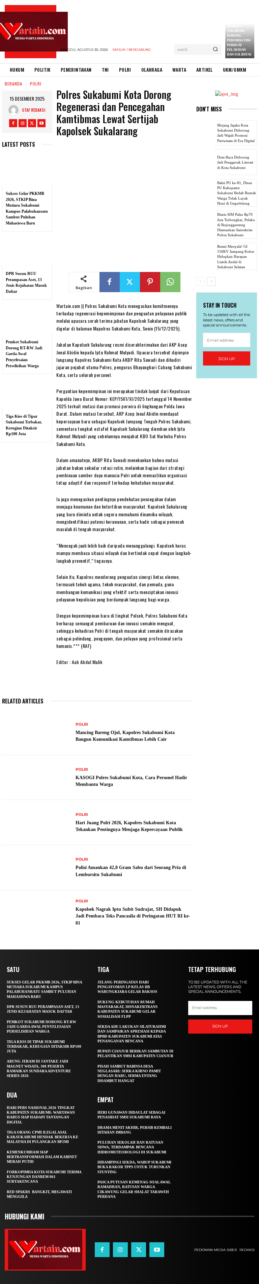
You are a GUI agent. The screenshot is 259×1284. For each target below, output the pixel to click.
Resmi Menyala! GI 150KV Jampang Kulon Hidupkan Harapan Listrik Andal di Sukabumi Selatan (235, 256)
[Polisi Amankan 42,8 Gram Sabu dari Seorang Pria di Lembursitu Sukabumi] (36, 867)
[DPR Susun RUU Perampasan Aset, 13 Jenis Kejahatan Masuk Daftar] (27, 251)
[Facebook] (13, 123)
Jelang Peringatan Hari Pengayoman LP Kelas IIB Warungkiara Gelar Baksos (127, 987)
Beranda (13, 83)
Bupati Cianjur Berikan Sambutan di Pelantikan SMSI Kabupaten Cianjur (135, 1053)
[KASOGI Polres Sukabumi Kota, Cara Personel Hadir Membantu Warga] (36, 777)
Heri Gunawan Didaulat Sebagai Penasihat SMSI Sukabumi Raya (131, 1114)
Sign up (226, 358)
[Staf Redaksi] (15, 110)
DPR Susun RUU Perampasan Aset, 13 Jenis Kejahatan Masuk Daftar (43, 1009)
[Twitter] (32, 123)
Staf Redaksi (33, 110)
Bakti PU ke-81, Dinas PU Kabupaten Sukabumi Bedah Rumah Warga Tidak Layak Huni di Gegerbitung (236, 193)
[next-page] (211, 281)
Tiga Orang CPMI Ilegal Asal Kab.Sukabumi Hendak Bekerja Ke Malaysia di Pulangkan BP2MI (42, 1137)
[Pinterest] (150, 282)
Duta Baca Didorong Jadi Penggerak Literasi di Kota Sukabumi (235, 162)
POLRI (35, 83)
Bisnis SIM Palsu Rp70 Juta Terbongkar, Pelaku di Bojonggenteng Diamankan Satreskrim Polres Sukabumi (236, 224)
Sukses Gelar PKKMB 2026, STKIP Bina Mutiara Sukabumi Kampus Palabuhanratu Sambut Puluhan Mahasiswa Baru (44, 989)
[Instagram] (23, 123)
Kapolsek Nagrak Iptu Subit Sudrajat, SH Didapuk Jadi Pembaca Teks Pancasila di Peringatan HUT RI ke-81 (133, 916)
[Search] (215, 49)
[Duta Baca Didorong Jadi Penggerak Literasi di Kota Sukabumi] (205, 162)
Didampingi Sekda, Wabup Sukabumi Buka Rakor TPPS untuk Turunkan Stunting (134, 1167)
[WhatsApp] (170, 282)
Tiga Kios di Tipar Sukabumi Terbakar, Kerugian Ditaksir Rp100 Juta (44, 1046)
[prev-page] (200, 281)
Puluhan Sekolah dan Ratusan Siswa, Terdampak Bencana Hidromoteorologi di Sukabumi (131, 1147)
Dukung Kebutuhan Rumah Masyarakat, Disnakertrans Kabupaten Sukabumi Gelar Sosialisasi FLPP (127, 1009)
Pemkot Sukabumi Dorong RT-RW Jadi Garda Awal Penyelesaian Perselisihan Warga (24, 354)
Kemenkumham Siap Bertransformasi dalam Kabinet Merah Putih (42, 1157)
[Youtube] (41, 123)
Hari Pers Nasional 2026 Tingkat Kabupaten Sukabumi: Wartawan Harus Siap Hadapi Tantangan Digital (41, 1115)
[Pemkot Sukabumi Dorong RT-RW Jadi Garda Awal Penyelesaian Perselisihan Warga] (27, 319)
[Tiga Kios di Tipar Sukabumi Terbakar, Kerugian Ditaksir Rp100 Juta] (27, 393)
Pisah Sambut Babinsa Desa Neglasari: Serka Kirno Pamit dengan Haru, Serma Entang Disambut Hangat (129, 1073)
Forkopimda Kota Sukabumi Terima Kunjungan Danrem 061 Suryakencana (44, 1177)
